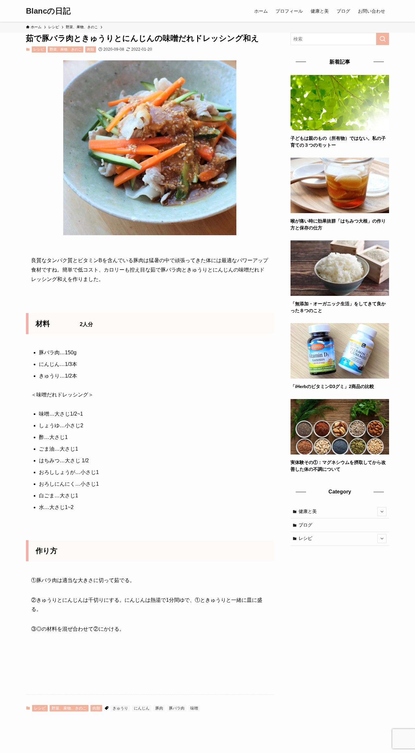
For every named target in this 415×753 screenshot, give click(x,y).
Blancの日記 (48, 11)
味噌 (194, 708)
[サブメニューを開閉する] (381, 511)
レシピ (38, 49)
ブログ (305, 525)
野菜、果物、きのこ (66, 49)
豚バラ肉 (176, 708)
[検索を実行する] (382, 39)
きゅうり (120, 708)
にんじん (141, 708)
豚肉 (159, 708)
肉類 (90, 49)
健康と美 (308, 511)
